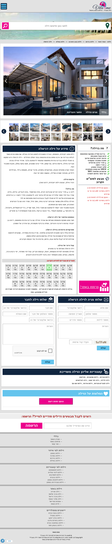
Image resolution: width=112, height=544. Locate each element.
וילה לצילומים (81, 380)
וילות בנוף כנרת (55, 513)
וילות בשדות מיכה (55, 520)
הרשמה (31, 425)
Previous (6, 80)
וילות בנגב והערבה (75, 42)
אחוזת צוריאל (55, 501)
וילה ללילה (105, 380)
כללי (103, 112)
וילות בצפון (55, 453)
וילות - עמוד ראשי (104, 42)
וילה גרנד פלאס (55, 494)
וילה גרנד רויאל (55, 496)
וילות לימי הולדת (55, 472)
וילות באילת (60, 42)
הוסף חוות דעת (56, 401)
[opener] (4, 6)
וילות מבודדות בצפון (55, 482)
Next (106, 80)
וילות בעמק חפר (55, 525)
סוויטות (82, 377)
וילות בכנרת (55, 477)
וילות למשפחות (55, 470)
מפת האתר (56, 532)
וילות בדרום (90, 42)
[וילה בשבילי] (101, 5)
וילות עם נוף (77, 383)
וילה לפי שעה (94, 380)
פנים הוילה (91, 112)
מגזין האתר (55, 439)
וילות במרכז (55, 455)
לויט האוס (55, 504)
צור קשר (55, 444)
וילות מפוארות (92, 377)
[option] (56, 81)
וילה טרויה (55, 491)
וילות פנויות (104, 377)
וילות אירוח (87, 383)
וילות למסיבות (55, 475)
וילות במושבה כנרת (55, 523)
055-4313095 (36, 292)
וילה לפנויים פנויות (101, 383)
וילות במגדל (55, 515)
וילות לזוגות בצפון (55, 479)
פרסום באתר (55, 441)
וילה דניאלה (48, 42)
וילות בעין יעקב (55, 518)
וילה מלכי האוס (55, 499)
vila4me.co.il (59, 537)
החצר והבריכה (74, 112)
